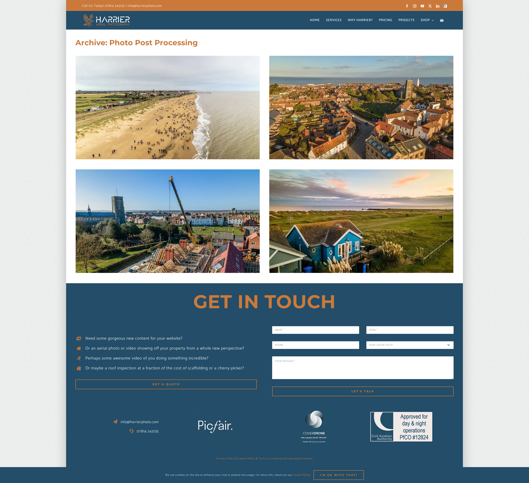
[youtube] (422, 6)
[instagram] (415, 6)
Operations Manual (300, 458)
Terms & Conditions (271, 458)
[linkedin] (438, 6)
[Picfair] (445, 6)
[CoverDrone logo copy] (313, 410)
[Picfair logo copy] (215, 410)
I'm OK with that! (338, 475)
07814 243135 (115, 6)
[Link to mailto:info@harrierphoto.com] (115, 422)
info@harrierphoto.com (144, 6)
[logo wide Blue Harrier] (106, 14)
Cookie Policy (246, 458)
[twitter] (430, 6)
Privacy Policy (225, 458)
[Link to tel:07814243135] (131, 431)
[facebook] (407, 6)
